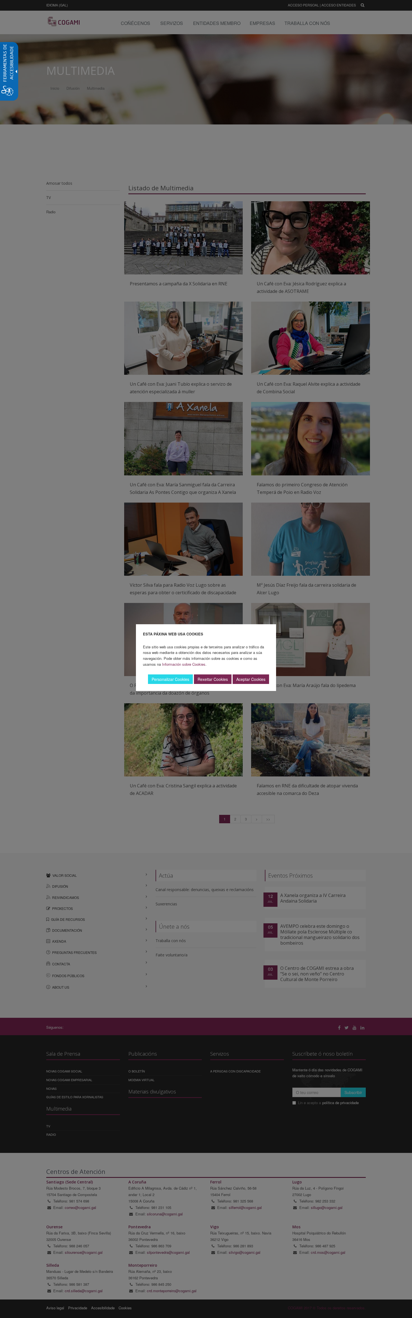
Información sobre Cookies (183, 664)
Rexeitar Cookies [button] (213, 679)
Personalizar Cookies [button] (170, 679)
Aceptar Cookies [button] (250, 679)
